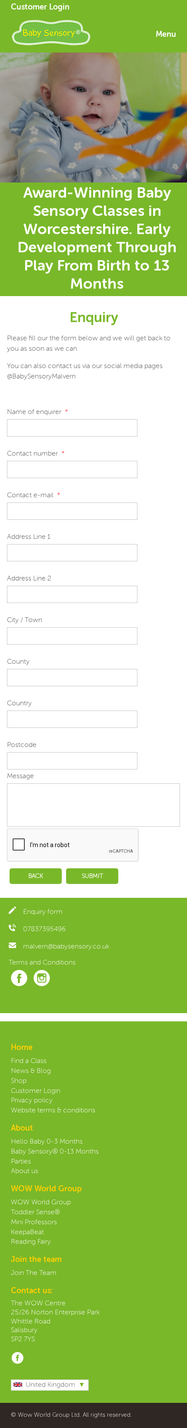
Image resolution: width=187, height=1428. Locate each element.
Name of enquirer (34, 412)
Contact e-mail (30, 495)
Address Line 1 (28, 537)
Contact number (32, 453)
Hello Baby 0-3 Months (47, 1141)
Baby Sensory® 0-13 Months (55, 1151)
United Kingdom (50, 1385)
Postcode (22, 745)
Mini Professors (34, 1222)
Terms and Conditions (42, 962)
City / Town (24, 620)
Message (20, 776)
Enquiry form (43, 912)
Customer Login (40, 7)
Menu (166, 35)
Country (19, 703)
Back (35, 876)
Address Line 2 (29, 578)
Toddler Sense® (35, 1212)
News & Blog (31, 1071)
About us (24, 1171)
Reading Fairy (31, 1242)
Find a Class (29, 1061)
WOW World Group (41, 1202)
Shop (19, 1081)
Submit (92, 876)
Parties (21, 1161)
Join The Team (34, 1273)
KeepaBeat (27, 1232)
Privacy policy (32, 1100)
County (18, 662)
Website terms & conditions (53, 1110)
